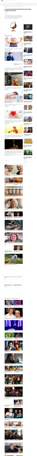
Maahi (24, 45)
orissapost (5, 47)
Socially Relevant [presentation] (26, 88)
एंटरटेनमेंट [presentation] (24, 133)
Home (5, 6)
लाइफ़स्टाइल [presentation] (24, 30)
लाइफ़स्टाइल (7, 6)
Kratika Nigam (6, 12)
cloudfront (5, 119)
